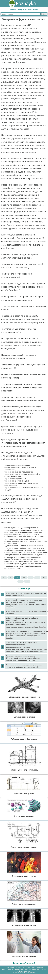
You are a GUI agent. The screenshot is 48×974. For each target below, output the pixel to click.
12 (31, 577)
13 (37, 577)
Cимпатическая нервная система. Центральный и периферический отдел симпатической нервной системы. (23, 658)
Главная (12, 9)
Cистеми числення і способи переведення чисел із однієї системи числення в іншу (24, 666)
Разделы (22, 9)
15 (21, 581)
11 (24, 577)
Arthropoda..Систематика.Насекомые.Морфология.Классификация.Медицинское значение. (26, 612)
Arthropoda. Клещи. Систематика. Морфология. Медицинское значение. (26, 594)
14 (44, 577)
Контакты (33, 9)
